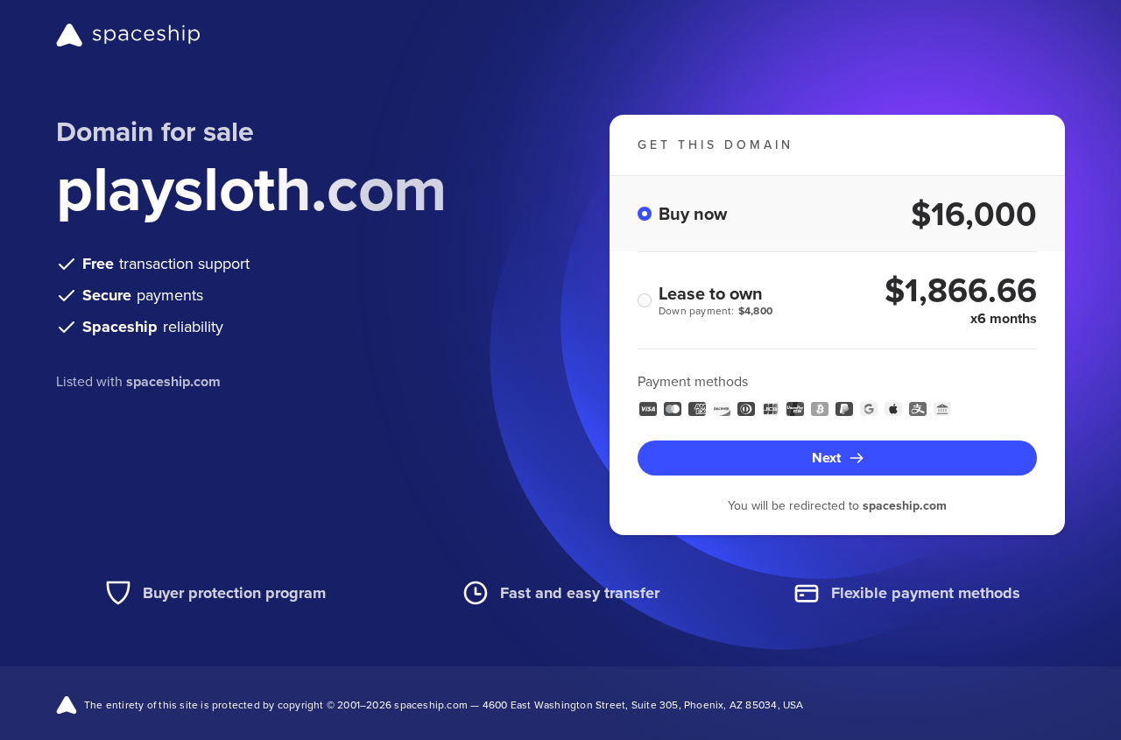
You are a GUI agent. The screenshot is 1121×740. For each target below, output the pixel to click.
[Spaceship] (128, 35)
